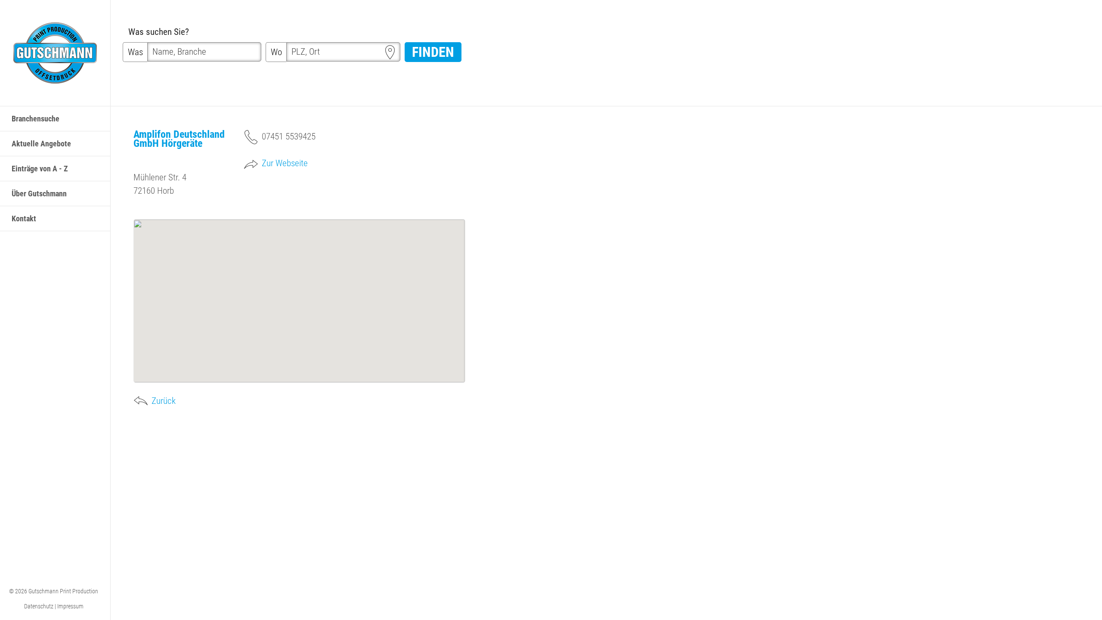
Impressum (70, 606)
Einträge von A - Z (40, 168)
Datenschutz (38, 606)
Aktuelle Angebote (41, 143)
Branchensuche (35, 118)
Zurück (164, 401)
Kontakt (24, 218)
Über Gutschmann (39, 193)
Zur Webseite (285, 163)
